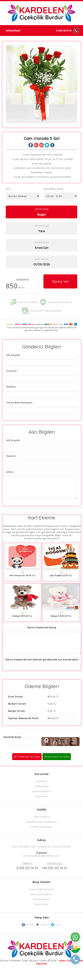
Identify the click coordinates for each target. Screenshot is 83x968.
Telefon (27, 863)
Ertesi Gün (41, 248)
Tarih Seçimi (41, 258)
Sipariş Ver (60, 281)
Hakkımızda (41, 786)
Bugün (41, 214)
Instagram (44, 924)
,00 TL (33, 696)
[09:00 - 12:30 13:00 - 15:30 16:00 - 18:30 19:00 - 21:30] (60, 196)
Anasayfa (41, 781)
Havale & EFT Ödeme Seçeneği (45, 310)
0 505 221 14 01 (63, 30)
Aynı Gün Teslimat (28, 302)
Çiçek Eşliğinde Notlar (41, 889)
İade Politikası (41, 816)
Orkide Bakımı (41, 899)
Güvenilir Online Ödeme (60, 302)
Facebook (29, 924)
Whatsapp (54, 863)
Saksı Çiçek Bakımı (41, 894)
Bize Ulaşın (41, 796)
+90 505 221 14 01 (54, 865)
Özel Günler (41, 904)
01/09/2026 (41, 212)
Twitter (58, 924)
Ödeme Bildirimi (41, 791)
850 (17, 284)
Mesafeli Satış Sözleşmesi (41, 821)
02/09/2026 (41, 228)
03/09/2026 (41, 245)
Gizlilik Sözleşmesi (41, 826)
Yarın (41, 231)
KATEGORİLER (13, 30)
